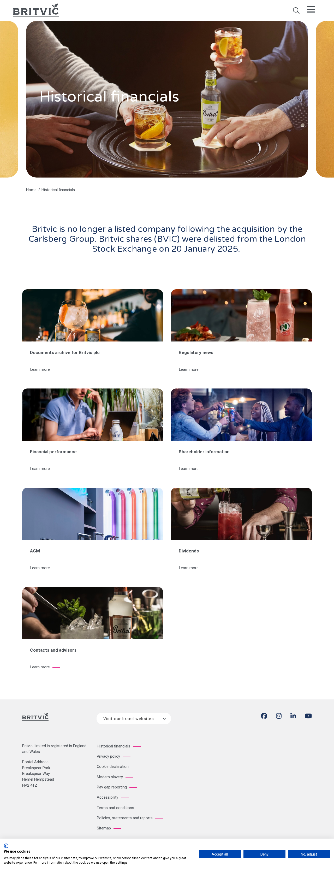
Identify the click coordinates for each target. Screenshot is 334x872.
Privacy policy (108, 756)
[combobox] (134, 718)
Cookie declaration (113, 766)
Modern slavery (110, 777)
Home (31, 189)
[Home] (35, 720)
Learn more (40, 369)
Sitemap (104, 828)
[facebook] (264, 717)
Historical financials (113, 746)
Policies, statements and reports (125, 818)
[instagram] (279, 717)
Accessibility (107, 797)
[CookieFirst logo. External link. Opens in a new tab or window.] (6, 846)
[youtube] (308, 717)
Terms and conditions (115, 807)
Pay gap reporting (112, 787)
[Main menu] (311, 10)
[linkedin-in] (293, 717)
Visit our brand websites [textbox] (128, 718)
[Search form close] (296, 12)
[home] (36, 10)
